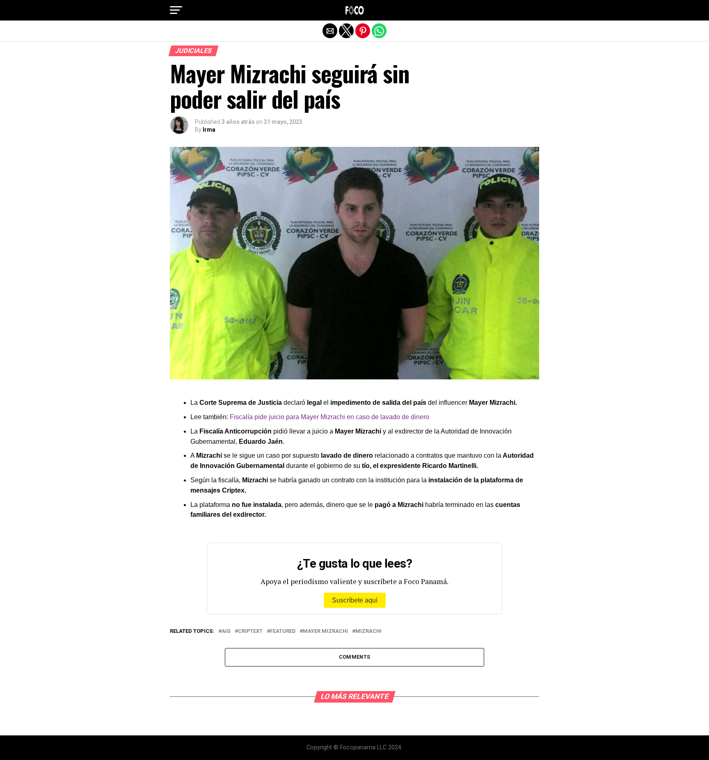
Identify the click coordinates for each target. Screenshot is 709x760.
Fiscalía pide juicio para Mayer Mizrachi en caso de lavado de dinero (328, 416)
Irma (209, 129)
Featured (282, 631)
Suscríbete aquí (354, 600)
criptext (250, 631)
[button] (176, 10)
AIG (226, 631)
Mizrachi (368, 631)
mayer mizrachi (325, 631)
